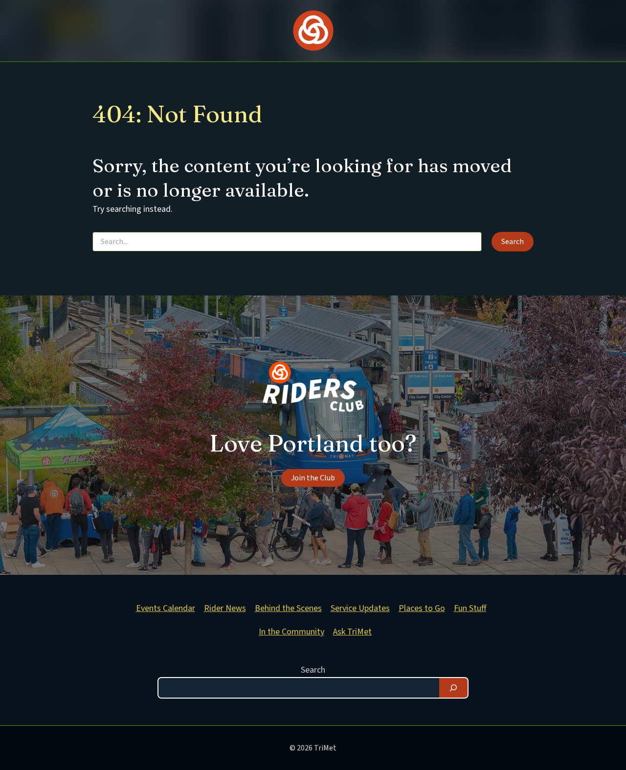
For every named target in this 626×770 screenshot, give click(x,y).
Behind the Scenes (288, 608)
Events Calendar (165, 608)
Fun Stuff (470, 608)
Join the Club (313, 478)
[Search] (453, 688)
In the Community (291, 632)
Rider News (225, 608)
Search (313, 670)
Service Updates (360, 608)
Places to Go (422, 608)
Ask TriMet (352, 632)
